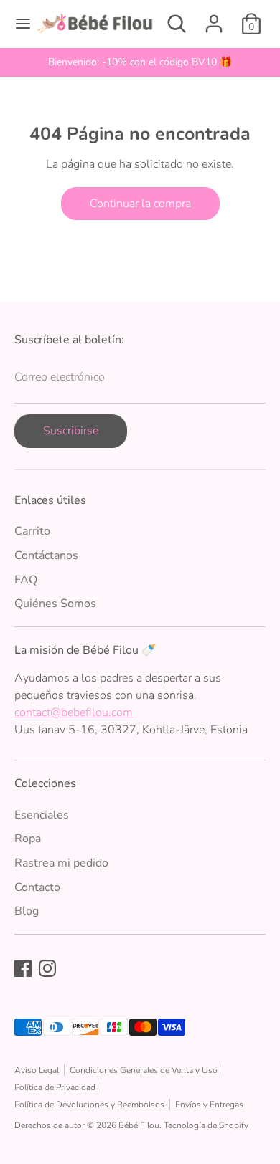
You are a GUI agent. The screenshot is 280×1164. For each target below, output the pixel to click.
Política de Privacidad (54, 1087)
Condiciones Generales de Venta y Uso (144, 1070)
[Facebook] (23, 968)
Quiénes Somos (55, 603)
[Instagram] (47, 968)
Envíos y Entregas (209, 1104)
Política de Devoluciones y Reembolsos (89, 1104)
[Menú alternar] (18, 23)
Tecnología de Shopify (206, 1125)
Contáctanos (46, 555)
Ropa (27, 838)
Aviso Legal (36, 1070)
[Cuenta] (214, 18)
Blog (26, 911)
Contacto (37, 887)
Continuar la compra (140, 203)
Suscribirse (70, 431)
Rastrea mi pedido (61, 863)
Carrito (32, 531)
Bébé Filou (138, 1125)
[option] (140, 62)
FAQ (25, 580)
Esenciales (41, 815)
